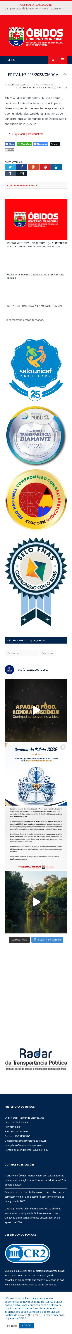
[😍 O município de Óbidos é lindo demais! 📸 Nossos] (36, 902)
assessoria (30, 1275)
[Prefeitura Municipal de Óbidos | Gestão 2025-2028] (36, 36)
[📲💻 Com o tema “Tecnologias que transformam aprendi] (36, 774)
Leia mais (34, 1315)
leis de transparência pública (21, 1284)
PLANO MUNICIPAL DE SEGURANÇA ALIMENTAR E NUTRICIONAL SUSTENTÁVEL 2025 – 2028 (37, 244)
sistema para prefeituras (50, 1270)
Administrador (17, 84)
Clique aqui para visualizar (27, 134)
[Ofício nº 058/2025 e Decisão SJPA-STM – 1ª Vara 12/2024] (36, 268)
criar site (27, 1270)
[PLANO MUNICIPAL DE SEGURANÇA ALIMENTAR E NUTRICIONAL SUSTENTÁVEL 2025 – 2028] (36, 219)
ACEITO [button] (26, 1325)
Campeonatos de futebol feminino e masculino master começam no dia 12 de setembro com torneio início (37, 8)
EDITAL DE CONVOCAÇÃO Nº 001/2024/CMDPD (35, 306)
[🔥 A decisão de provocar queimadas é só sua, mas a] (36, 710)
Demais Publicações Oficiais (29, 87)
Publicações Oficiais (56, 87)
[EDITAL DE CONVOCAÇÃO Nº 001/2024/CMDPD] (36, 299)
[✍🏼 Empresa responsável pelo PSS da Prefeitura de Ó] (36, 838)
